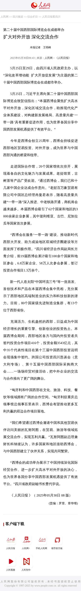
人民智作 (26, 570)
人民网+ (26, 548)
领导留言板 (57, 548)
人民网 (4, 16)
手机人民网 (41, 548)
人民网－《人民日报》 (58, 58)
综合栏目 (32, 16)
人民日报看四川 (51, 16)
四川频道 (18, 16)
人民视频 (10, 570)
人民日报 (10, 548)
